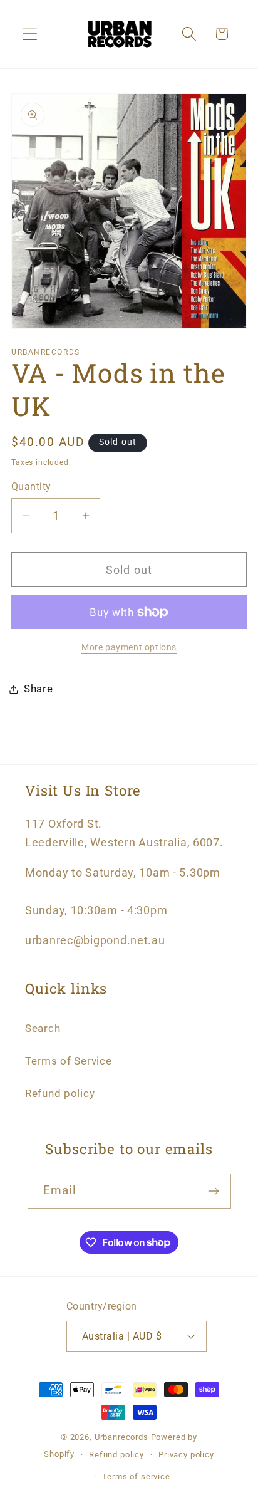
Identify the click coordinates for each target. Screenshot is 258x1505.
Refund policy (60, 1093)
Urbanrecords (121, 1437)
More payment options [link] (129, 647)
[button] (30, 34)
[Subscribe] (213, 1191)
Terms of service (136, 1476)
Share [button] (38, 688)
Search (42, 1028)
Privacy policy (186, 1454)
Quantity (31, 486)
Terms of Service (68, 1061)
